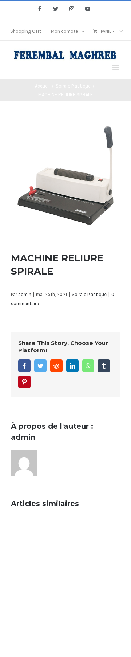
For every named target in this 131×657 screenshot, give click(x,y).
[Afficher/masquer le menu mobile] (116, 67)
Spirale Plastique (89, 294)
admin (24, 294)
